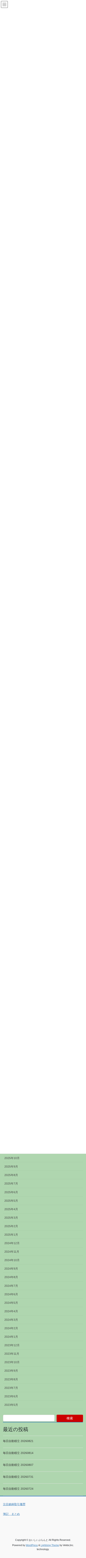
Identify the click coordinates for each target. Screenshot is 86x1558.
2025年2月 (11, 1226)
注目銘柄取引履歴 (14, 1504)
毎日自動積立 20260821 (18, 1441)
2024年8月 (11, 1277)
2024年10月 (12, 1260)
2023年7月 (11, 1387)
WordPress (32, 1545)
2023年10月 (12, 1362)
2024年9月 (11, 1268)
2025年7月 (11, 1183)
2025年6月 (11, 1192)
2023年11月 (11, 1353)
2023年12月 (12, 1345)
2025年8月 (11, 1175)
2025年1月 (11, 1234)
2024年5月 (11, 1302)
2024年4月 (11, 1311)
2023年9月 (11, 1370)
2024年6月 (11, 1294)
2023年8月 (11, 1379)
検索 (70, 1418)
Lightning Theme (50, 1545)
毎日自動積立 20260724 (18, 1488)
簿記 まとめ (11, 1514)
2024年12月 (12, 1243)
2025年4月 (11, 1209)
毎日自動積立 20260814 (18, 1453)
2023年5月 (11, 1404)
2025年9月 (11, 1166)
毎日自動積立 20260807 (18, 1464)
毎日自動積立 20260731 (18, 1476)
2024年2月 (11, 1328)
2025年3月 (11, 1217)
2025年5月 (11, 1200)
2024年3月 (11, 1319)
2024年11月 (11, 1251)
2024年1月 (11, 1336)
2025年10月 (12, 1158)
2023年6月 (11, 1396)
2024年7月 (11, 1285)
